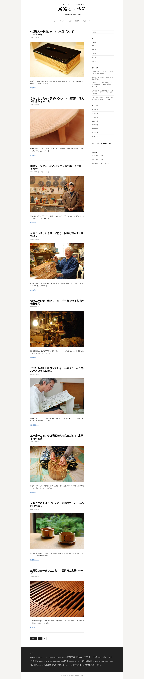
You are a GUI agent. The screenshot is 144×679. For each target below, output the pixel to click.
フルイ (54, 657)
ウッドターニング (49, 657)
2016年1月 (95, 132)
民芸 (81, 661)
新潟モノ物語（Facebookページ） (101, 143)
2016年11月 (95, 113)
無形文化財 (95, 661)
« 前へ (34, 638)
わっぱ (37, 657)
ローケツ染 (58, 657)
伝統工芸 (71, 657)
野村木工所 (61, 665)
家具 (95, 657)
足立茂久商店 (50, 665)
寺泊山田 (99, 657)
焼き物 (99, 661)
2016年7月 (95, 117)
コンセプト (69, 21)
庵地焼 (39, 661)
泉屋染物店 (87, 661)
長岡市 (94, 57)
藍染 (43, 665)
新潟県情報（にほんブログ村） (101, 163)
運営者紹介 (77, 21)
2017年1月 (95, 109)
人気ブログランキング (98, 155)
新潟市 (94, 46)
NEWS (94, 42)
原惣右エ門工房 (83, 657)
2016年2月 (95, 129)
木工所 (70, 661)
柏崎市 (94, 53)
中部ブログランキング (98, 159)
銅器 (66, 665)
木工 (66, 661)
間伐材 (71, 665)
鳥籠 (100, 665)
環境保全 (102, 661)
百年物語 (106, 661)
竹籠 (32, 665)
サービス (62, 21)
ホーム (56, 21)
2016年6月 (95, 121)
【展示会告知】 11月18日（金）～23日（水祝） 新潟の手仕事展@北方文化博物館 (102, 91)
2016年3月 (95, 125)
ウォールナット (42, 657)
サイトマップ (86, 21)
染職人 (75, 661)
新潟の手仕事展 (51, 661)
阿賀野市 (94, 61)
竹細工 (37, 665)
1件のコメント (45, 172)
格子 (78, 661)
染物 (73, 661)
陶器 (83, 665)
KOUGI (33, 657)
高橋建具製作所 (91, 665)
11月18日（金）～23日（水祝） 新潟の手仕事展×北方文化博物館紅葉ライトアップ (102, 84)
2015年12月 (95, 136)
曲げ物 (62, 661)
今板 (62, 657)
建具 (43, 661)
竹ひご (111, 661)
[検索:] (103, 32)
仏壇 (65, 657)
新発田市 (94, 49)
